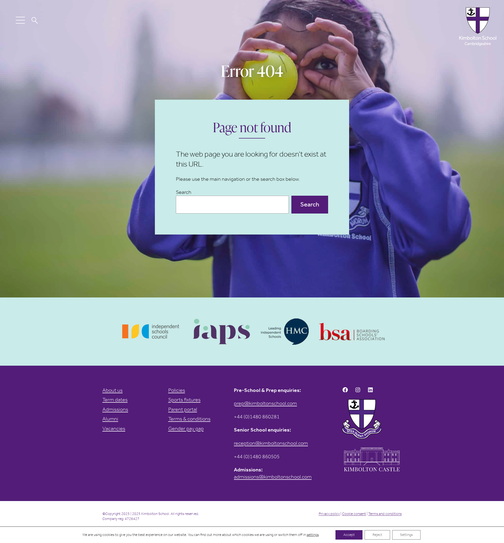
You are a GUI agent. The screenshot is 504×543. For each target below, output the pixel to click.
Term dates (115, 399)
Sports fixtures (184, 399)
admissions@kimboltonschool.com (273, 476)
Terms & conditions (189, 419)
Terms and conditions (385, 514)
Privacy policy (329, 514)
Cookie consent (354, 514)
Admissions (115, 409)
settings (313, 535)
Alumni (110, 419)
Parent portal (182, 409)
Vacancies (113, 428)
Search (183, 192)
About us (112, 390)
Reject (377, 535)
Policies (176, 390)
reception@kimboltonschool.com (271, 443)
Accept (349, 535)
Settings (406, 535)
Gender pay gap (186, 428)
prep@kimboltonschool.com (265, 403)
